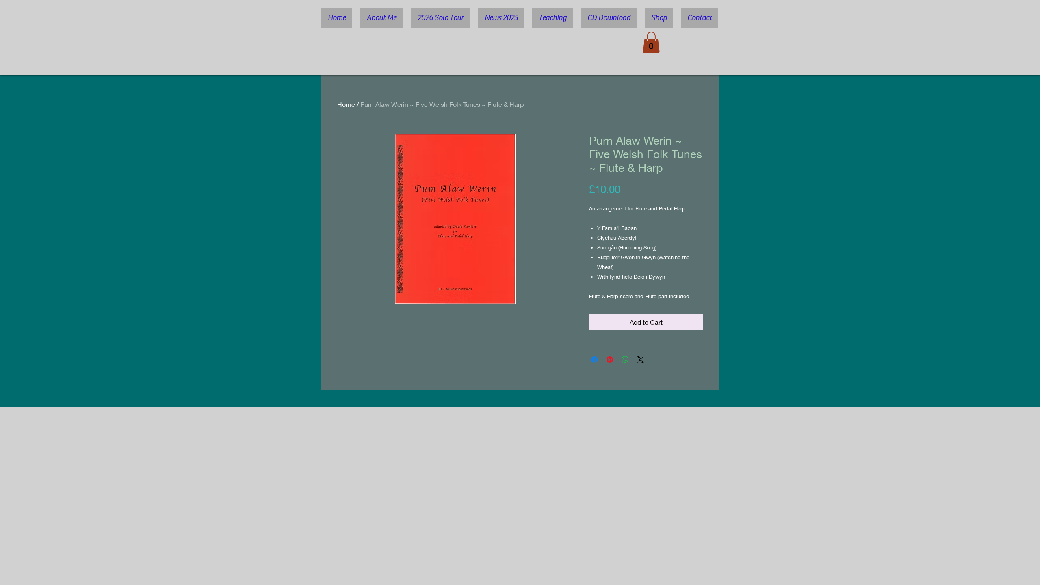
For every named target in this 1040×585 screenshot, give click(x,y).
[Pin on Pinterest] (610, 359)
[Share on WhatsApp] (625, 359)
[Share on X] (641, 359)
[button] (651, 42)
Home (346, 104)
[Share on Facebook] (594, 359)
